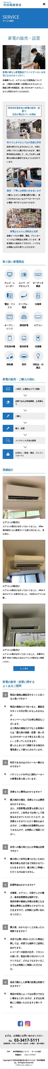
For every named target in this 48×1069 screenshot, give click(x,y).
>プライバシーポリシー (24, 1065)
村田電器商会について (21, 1051)
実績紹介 (18, 1055)
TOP (8, 1051)
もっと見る (24, 668)
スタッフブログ (30, 1055)
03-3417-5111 (26, 1040)
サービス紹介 (36, 1051)
